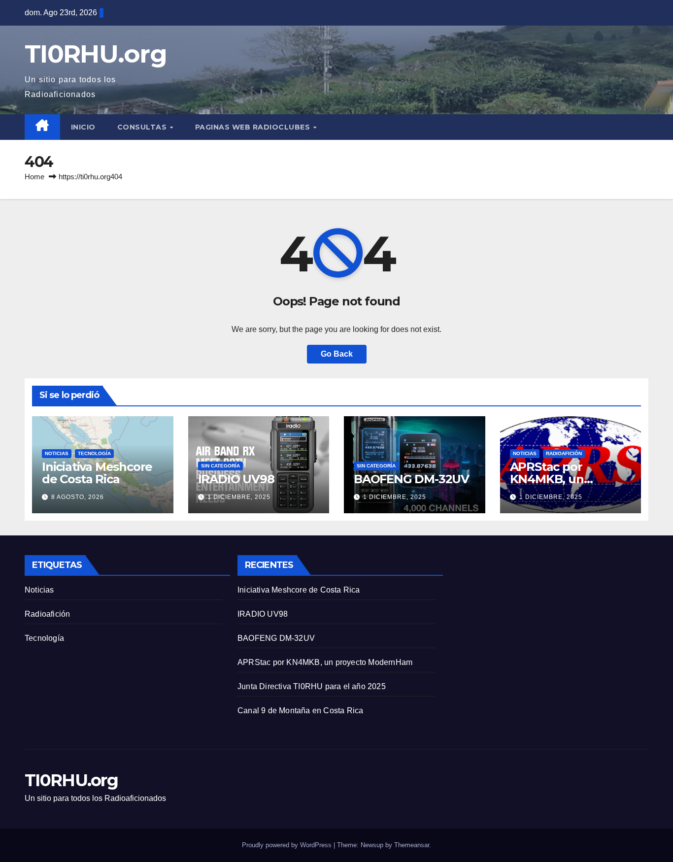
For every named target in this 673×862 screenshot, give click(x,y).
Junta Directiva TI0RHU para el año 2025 (311, 686)
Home (34, 176)
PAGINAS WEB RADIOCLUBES (253, 127)
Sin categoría (220, 465)
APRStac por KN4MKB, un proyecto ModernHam (324, 662)
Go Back (337, 354)
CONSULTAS (143, 127)
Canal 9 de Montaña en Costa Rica (300, 710)
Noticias (56, 453)
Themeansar (411, 845)
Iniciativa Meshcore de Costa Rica (97, 473)
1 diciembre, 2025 (238, 497)
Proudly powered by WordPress (288, 845)
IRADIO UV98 (236, 479)
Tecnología (94, 453)
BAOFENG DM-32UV (411, 479)
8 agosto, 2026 (77, 497)
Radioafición (564, 453)
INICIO (83, 127)
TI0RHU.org (96, 54)
